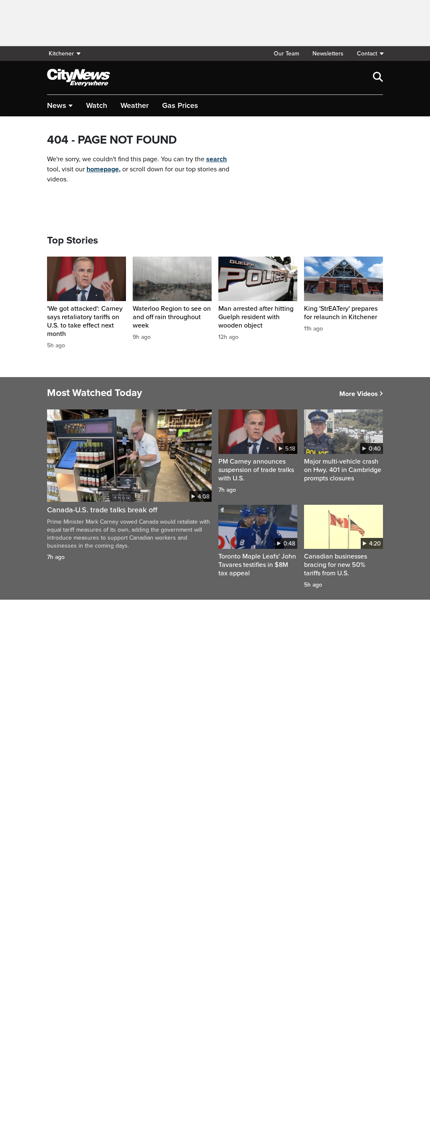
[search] (378, 78)
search (216, 159)
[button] (366, 53)
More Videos (358, 394)
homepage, (104, 169)
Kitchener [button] (61, 53)
